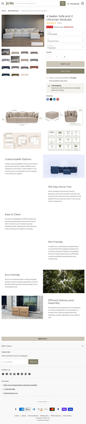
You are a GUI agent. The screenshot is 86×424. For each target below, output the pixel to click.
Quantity (48, 52)
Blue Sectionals (13, 11)
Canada (42, 401)
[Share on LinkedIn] (54, 99)
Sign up (33, 362)
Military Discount (56, 416)
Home (4, 11)
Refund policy (44, 416)
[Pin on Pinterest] (57, 99)
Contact (17, 416)
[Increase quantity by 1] (64, 57)
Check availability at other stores (58, 80)
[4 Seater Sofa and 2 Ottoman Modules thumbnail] (5, 52)
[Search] (63, 3)
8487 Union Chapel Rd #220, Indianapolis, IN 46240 (20, 385)
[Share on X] (51, 99)
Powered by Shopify (43, 420)
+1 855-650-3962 (9, 389)
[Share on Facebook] (47, 99)
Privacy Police (67, 416)
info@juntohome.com (11, 393)
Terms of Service (33, 416)
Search (24, 416)
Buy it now (65, 71)
